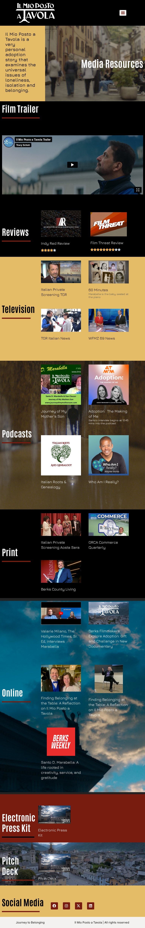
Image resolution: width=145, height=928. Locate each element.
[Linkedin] (90, 905)
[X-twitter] (78, 905)
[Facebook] (54, 905)
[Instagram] (66, 905)
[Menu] (123, 13)
